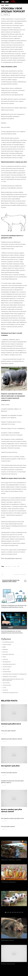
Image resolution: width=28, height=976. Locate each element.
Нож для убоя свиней (8, 826)
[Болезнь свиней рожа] (14, 953)
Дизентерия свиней (7, 940)
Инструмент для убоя (10, 766)
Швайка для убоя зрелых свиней (11, 739)
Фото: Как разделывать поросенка (11, 558)
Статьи (4, 687)
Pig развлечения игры (8, 642)
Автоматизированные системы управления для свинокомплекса (12, 632)
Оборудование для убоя (9, 664)
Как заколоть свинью (20, 574)
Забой (4, 656)
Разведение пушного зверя (10, 676)
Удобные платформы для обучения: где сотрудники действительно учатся (13, 606)
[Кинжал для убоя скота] (14, 712)
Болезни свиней (7, 644)
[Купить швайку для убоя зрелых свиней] (14, 798)
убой (18, 566)
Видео (4, 647)
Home (2, 5)
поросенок (8, 566)
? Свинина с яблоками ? (8, 882)
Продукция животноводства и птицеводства (15, 674)
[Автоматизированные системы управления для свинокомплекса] (14, 620)
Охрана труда (6, 669)
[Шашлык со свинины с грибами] (14, 849)
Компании (5, 659)
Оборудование (6, 661)
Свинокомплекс (7, 685)
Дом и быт (5, 651)
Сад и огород (6, 682)
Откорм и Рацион (7, 666)
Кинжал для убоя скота (11, 724)
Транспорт (5, 690)
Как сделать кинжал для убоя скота (12, 818)
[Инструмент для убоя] (14, 754)
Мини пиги (7, 902)
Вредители (5, 649)
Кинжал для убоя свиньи (9, 772)
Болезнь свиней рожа (8, 964)
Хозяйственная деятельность (10, 692)
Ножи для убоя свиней (8, 731)
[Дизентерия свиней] (14, 928)
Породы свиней (7, 671)
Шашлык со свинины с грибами (11, 860)
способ (14, 566)
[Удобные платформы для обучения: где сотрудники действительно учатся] (14, 596)
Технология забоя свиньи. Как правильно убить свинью (10, 581)
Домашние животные (8, 654)
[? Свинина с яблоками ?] (14, 872)
